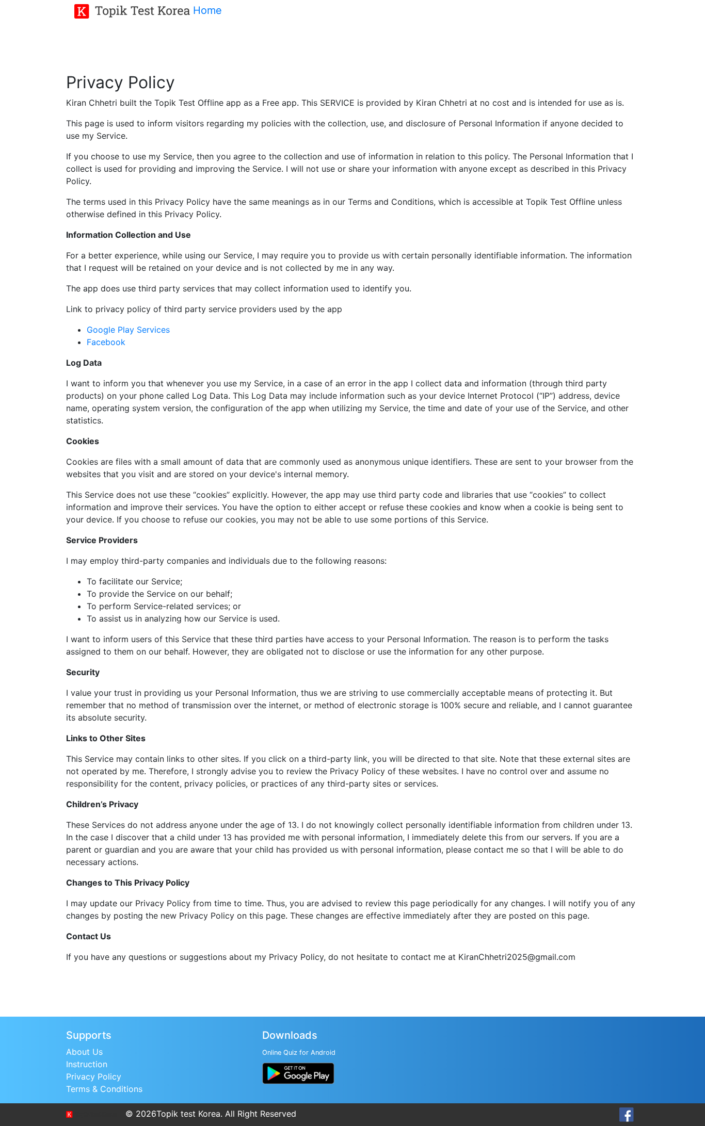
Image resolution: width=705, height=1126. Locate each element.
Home (207, 10)
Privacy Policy (93, 1076)
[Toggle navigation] (244, 12)
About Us (84, 1052)
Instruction (86, 1064)
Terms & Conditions (104, 1089)
